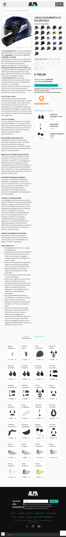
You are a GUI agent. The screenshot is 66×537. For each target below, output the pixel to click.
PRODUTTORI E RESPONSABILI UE (44, 517)
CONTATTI (13, 513)
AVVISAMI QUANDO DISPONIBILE (46, 85)
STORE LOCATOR (51, 513)
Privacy (17, 535)
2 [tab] (14, 44)
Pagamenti (47, 535)
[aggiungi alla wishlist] (61, 85)
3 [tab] (16, 44)
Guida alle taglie (55, 59)
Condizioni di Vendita (26, 535)
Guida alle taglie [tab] (38, 336)
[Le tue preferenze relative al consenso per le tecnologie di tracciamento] (3, 534)
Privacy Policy (33, 504)
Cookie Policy (55, 535)
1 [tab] (11, 44)
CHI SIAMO (21, 513)
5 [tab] (22, 44)
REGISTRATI (21, 517)
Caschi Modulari (6, 10)
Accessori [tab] (26, 336)
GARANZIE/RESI (39, 513)
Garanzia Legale (38, 535)
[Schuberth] (41, 100)
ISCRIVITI (54, 501)
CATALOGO (30, 513)
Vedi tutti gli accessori (43, 110)
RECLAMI (29, 517)
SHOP (14, 517)
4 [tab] (19, 44)
